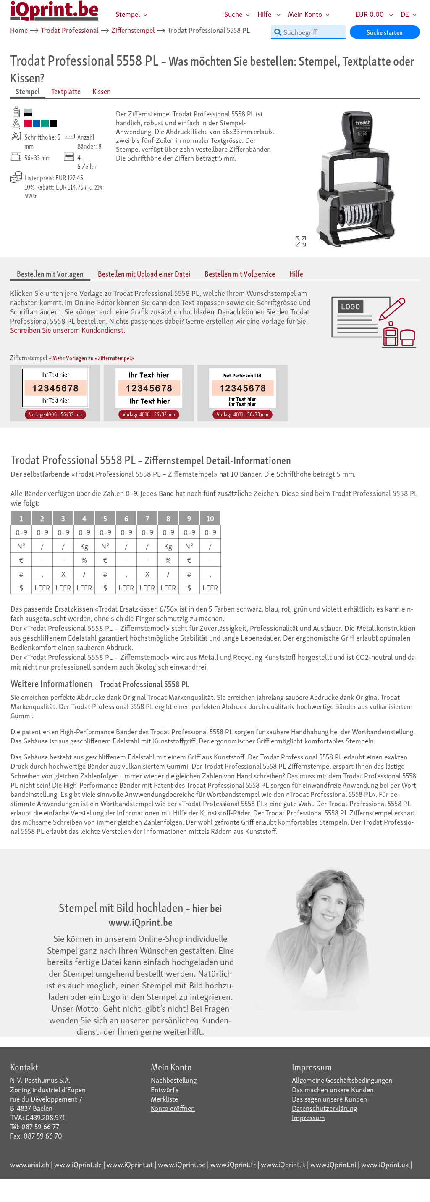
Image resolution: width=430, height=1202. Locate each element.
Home (19, 29)
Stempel (127, 13)
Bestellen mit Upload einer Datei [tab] (144, 273)
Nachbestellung (174, 1079)
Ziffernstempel (133, 29)
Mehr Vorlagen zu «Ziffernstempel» (93, 357)
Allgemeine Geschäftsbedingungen (342, 1079)
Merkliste (164, 1098)
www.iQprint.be (181, 1164)
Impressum (308, 1117)
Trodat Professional (69, 29)
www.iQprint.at (130, 1164)
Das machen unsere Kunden (333, 1089)
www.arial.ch (29, 1164)
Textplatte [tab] (66, 91)
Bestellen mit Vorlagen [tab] (50, 273)
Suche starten (385, 31)
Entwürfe (164, 1089)
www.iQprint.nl (333, 1164)
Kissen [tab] (101, 91)
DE (405, 13)
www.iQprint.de (78, 1164)
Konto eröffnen (173, 1107)
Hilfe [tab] (296, 273)
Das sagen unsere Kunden (329, 1098)
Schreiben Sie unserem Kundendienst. (67, 329)
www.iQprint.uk (385, 1164)
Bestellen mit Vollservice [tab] (240, 273)
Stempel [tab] (28, 91)
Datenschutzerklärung (324, 1107)
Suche (233, 13)
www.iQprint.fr (233, 1164)
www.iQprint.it (283, 1164)
